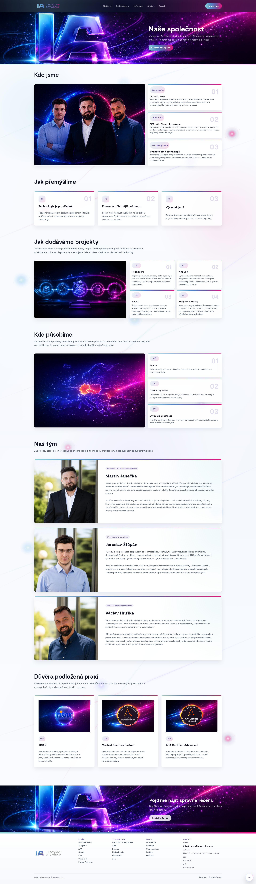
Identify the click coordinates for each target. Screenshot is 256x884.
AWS (114, 845)
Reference (151, 842)
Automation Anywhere (122, 842)
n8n (114, 859)
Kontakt (150, 855)
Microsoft (117, 855)
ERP (80, 855)
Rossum (115, 849)
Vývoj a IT (82, 859)
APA (80, 849)
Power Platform (85, 862)
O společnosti (152, 849)
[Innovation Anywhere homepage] (48, 6)
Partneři (150, 845)
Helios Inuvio (118, 852)
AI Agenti (82, 845)
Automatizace (84, 842)
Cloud (81, 852)
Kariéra (149, 852)
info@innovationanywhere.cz (198, 846)
